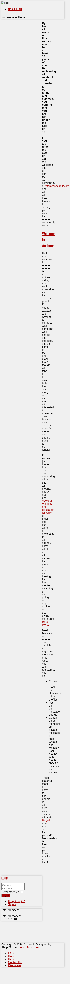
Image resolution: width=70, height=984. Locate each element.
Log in (6, 895)
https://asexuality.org (57, 186)
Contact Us (15, 962)
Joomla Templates (28, 947)
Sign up (12, 904)
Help (11, 959)
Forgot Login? (16, 901)
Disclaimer (14, 965)
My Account (15, 9)
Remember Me (10, 892)
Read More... (46, 623)
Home (11, 956)
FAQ (11, 953)
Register (47, 820)
